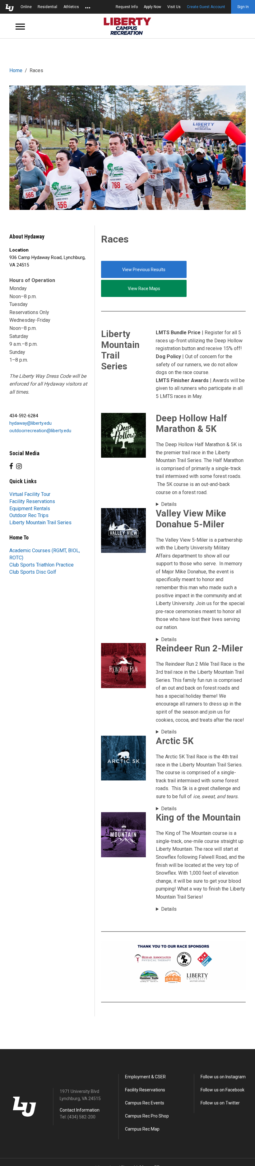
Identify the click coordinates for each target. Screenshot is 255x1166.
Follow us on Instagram (223, 1076)
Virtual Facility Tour (29, 494)
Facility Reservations (32, 501)
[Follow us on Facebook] (11, 466)
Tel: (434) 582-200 (77, 1116)
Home (15, 70)
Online (26, 7)
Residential (47, 7)
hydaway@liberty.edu (30, 423)
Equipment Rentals (29, 508)
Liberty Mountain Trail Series (40, 522)
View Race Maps (144, 288)
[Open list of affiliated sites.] (88, 7)
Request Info (127, 7)
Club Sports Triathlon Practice (41, 565)
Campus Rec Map (142, 1129)
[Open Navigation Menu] (20, 26)
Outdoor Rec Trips (29, 515)
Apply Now (152, 7)
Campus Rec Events (144, 1102)
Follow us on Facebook (222, 1089)
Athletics (71, 7)
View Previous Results (143, 269)
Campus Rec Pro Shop (147, 1115)
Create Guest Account (206, 7)
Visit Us (174, 7)
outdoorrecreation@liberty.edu (40, 430)
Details (169, 504)
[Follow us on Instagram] (19, 466)
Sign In (243, 7)
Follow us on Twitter (220, 1102)
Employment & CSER (145, 1076)
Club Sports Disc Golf (32, 572)
